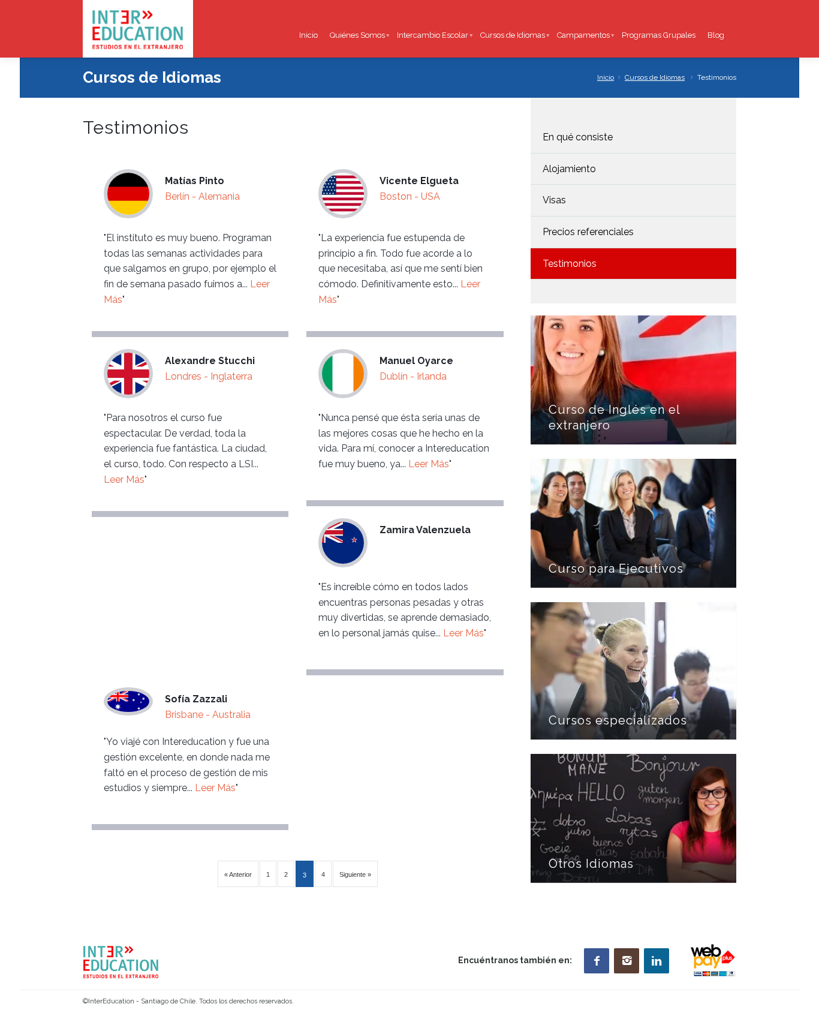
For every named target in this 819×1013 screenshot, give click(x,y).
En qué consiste (578, 137)
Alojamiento (569, 169)
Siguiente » (355, 874)
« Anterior (238, 874)
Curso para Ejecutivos (616, 568)
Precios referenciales (588, 232)
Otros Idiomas (591, 863)
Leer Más (124, 479)
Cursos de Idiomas (655, 77)
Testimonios (570, 263)
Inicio (605, 77)
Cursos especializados (618, 720)
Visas (554, 200)
